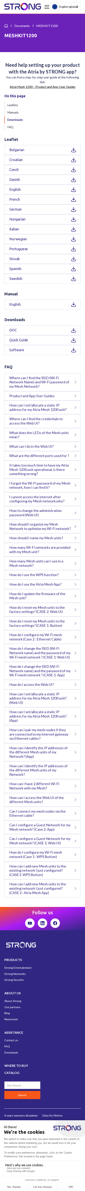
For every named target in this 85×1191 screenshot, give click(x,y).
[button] (46, 7)
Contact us (11, 1040)
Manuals (13, 112)
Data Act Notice (52, 1115)
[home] (22, 7)
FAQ (10, 127)
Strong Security (14, 979)
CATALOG (11, 1073)
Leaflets (12, 105)
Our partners (12, 1007)
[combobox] (65, 7)
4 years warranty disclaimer (21, 1115)
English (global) (68, 6)
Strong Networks (15, 973)
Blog (7, 1013)
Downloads (15, 119)
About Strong (12, 1001)
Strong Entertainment (18, 967)
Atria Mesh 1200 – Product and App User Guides (43, 87)
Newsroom (11, 1019)
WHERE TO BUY (16, 1065)
